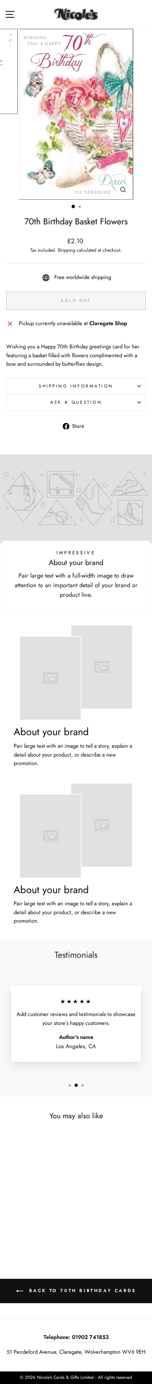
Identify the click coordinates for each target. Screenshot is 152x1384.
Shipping (66, 250)
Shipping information (76, 386)
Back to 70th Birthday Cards (81, 1290)
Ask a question (76, 402)
